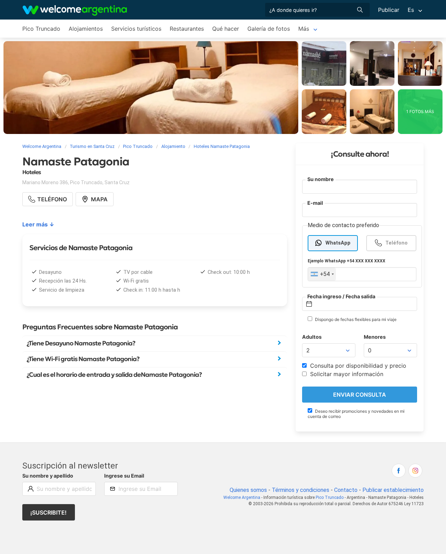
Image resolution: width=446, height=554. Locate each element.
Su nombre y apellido (47, 476)
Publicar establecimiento (393, 490)
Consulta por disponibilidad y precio (357, 365)
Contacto (345, 490)
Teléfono (396, 243)
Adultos (312, 337)
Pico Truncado (41, 28)
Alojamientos (86, 28)
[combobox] (322, 274)
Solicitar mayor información (345, 373)
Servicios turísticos (136, 28)
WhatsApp (338, 243)
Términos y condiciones (300, 490)
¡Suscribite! (48, 512)
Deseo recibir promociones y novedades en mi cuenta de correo (356, 414)
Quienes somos (248, 490)
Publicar (388, 9)
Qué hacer (225, 28)
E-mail (315, 203)
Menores (375, 337)
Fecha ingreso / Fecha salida (341, 296)
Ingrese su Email (124, 476)
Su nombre (320, 179)
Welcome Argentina (241, 497)
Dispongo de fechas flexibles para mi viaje (355, 319)
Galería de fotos (268, 28)
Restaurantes (187, 28)
